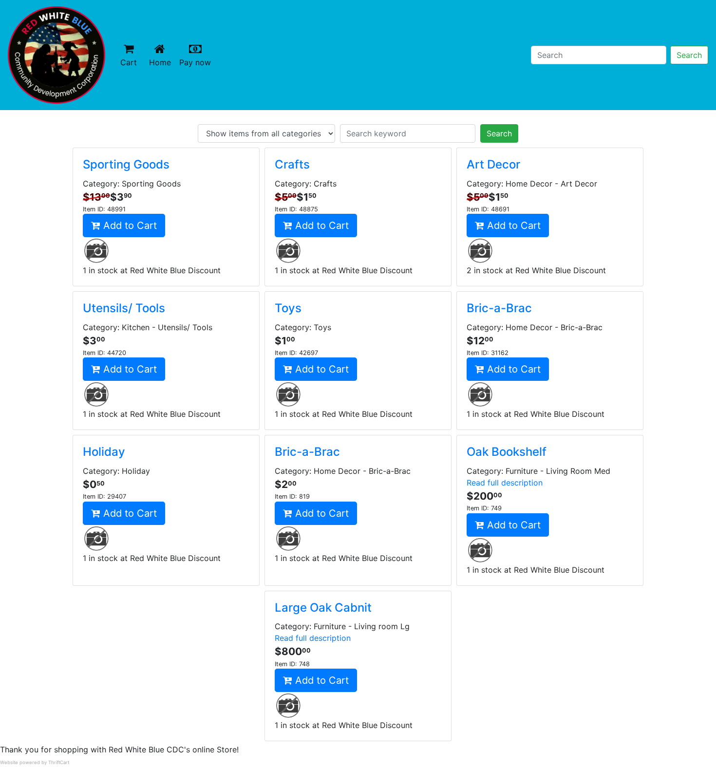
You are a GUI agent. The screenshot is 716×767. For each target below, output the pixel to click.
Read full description (505, 482)
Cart (128, 62)
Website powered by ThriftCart (34, 762)
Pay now (197, 62)
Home (162, 62)
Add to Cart (128, 225)
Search (689, 55)
